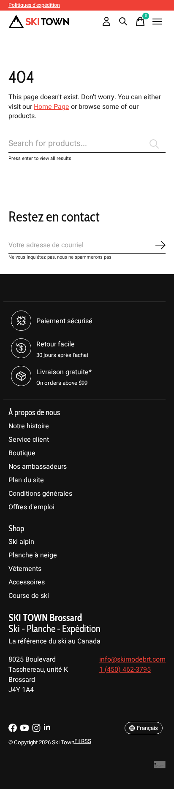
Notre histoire (28, 426)
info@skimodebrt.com (132, 659)
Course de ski (28, 596)
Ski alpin (21, 542)
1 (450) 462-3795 (125, 670)
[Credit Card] (160, 766)
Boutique (21, 453)
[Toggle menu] (157, 21)
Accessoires (26, 582)
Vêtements (24, 569)
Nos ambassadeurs (37, 467)
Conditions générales (40, 494)
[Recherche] (123, 21)
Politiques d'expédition (34, 5)
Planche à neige (32, 555)
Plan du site (26, 480)
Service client (28, 440)
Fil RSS (82, 741)
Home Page (51, 107)
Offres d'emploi (31, 507)
